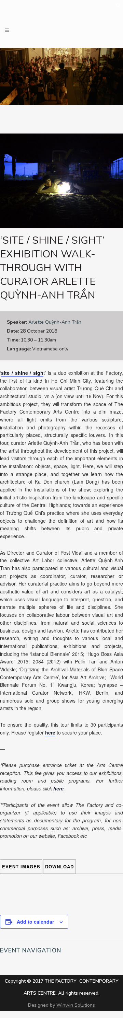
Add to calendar (35, 921)
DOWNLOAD (59, 866)
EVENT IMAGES (21, 866)
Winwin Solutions (75, 1005)
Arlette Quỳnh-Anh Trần (54, 322)
